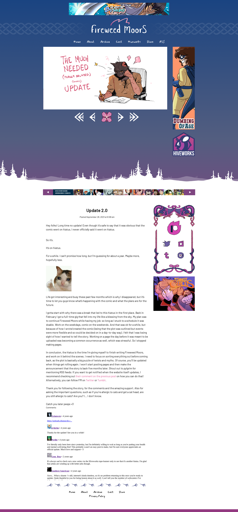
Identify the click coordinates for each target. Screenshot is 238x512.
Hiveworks (134, 42)
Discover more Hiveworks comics (63, 192)
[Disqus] (97, 445)
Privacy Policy (97, 496)
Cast (119, 42)
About (90, 42)
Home (77, 42)
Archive (105, 42)
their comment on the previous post (95, 376)
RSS (162, 42)
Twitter (90, 380)
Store (150, 42)
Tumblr (102, 380)
